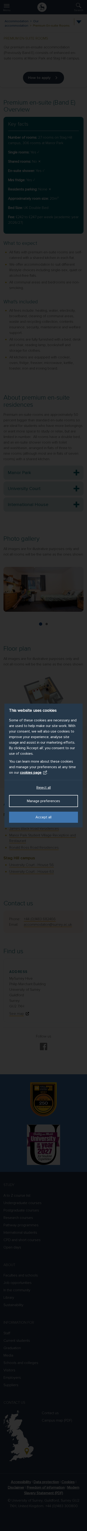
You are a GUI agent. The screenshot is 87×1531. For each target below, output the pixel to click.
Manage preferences (43, 801)
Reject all (43, 787)
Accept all (43, 817)
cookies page (31, 772)
